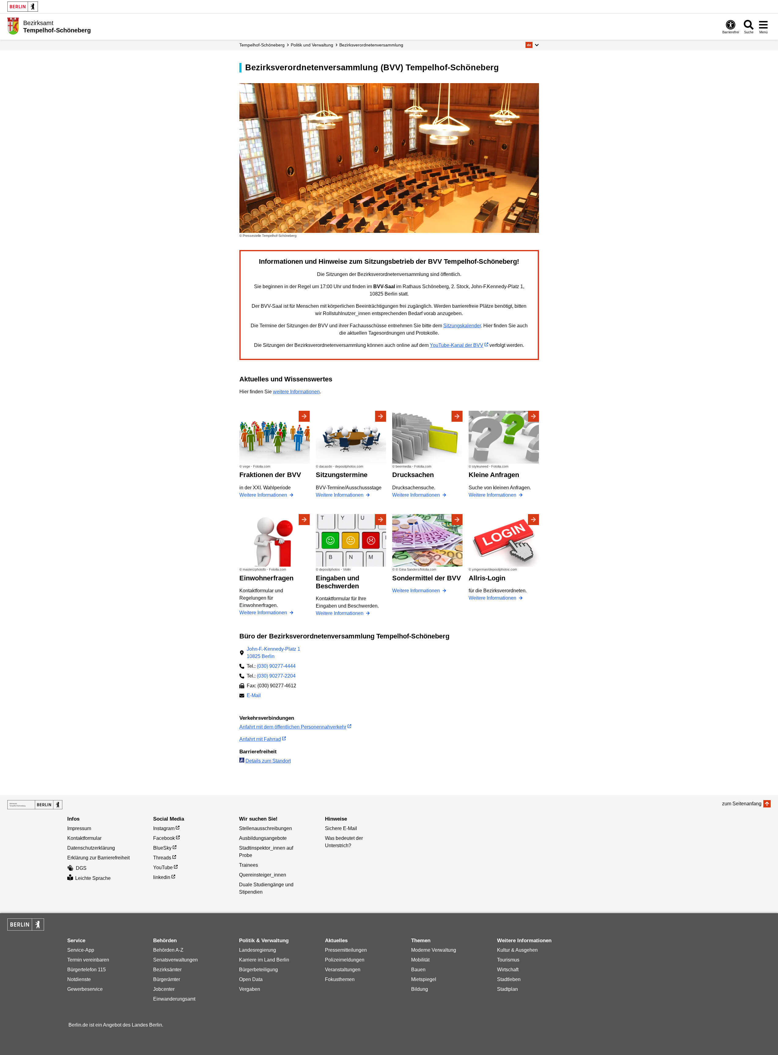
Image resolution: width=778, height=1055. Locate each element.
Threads (162, 857)
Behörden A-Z (168, 950)
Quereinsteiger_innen (262, 874)
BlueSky (162, 848)
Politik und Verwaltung (312, 44)
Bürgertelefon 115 (86, 969)
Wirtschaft (507, 969)
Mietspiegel (423, 979)
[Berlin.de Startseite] (22, 7)
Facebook (164, 838)
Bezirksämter (167, 969)
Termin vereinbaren (88, 959)
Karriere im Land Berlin (264, 959)
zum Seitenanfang (741, 803)
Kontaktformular (84, 838)
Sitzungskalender (462, 325)
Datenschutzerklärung (91, 848)
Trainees (248, 865)
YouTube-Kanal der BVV (456, 345)
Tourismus (508, 959)
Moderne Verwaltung (433, 950)
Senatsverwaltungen (175, 959)
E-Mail (254, 696)
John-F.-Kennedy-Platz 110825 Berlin (273, 652)
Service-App (80, 950)
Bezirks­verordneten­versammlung (371, 44)
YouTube (163, 867)
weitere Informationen (296, 391)
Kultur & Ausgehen (517, 950)
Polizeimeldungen (344, 959)
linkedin (161, 877)
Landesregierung (257, 950)
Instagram (164, 828)
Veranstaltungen (342, 969)
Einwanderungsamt (174, 999)
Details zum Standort (268, 760)
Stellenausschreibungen (265, 828)
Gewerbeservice (85, 989)
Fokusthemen (340, 979)
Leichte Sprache (93, 878)
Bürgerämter (166, 979)
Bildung (419, 989)
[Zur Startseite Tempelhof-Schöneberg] (13, 26)
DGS (81, 868)
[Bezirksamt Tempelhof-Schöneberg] (34, 804)
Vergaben (249, 989)
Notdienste (79, 979)
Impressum (79, 828)
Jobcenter (164, 989)
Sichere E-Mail (341, 828)
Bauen (418, 969)
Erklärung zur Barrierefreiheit (98, 857)
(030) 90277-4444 (276, 666)
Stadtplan (507, 989)
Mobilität (420, 959)
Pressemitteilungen (346, 950)
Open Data (251, 979)
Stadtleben (509, 979)
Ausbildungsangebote (263, 838)
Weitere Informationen (263, 495)
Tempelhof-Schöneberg (262, 44)
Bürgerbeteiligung (258, 969)
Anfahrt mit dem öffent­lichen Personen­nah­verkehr (292, 727)
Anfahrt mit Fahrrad (260, 739)
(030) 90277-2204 (276, 675)
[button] (532, 45)
